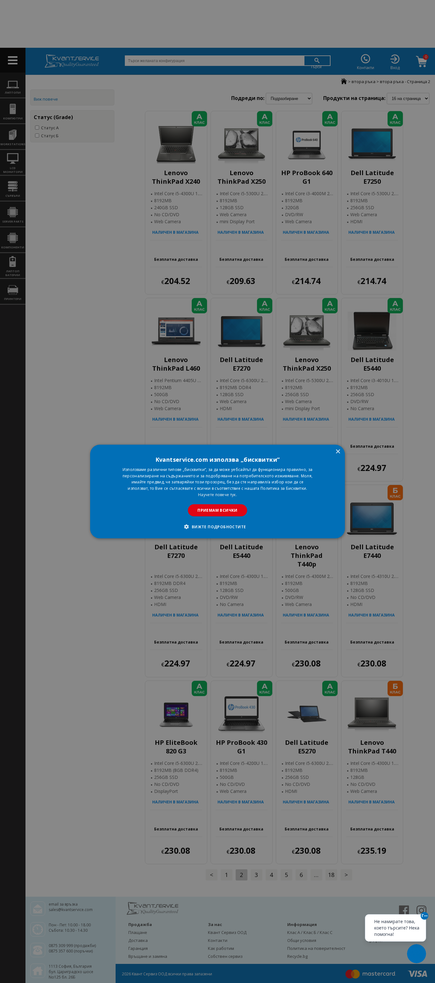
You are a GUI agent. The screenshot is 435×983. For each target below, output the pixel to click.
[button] (217, 527)
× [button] (337, 451)
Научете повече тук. (217, 494)
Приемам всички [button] (217, 510)
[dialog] (217, 491)
